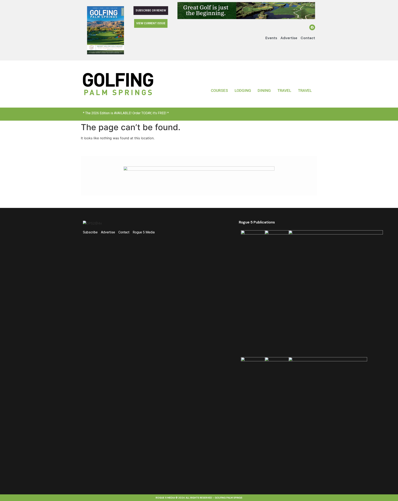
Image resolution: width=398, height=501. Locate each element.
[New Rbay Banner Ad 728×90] (199, 169)
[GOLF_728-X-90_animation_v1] (246, 18)
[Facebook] (312, 27)
